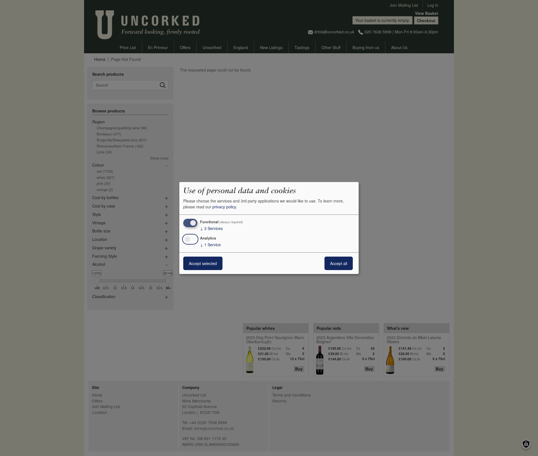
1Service (210, 244)
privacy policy (224, 206)
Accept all (338, 263)
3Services (211, 228)
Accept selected (203, 263)
